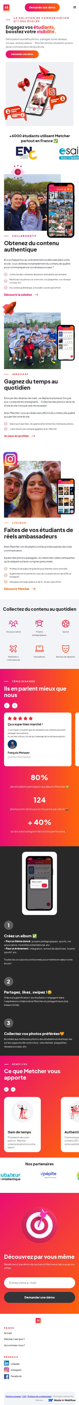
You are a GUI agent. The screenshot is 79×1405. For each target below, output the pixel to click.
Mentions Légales (13, 1396)
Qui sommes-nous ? (14, 1345)
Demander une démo (42, 7)
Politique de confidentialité (39, 1396)
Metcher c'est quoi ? (14, 1339)
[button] (73, 7)
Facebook (16, 1376)
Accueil (8, 1333)
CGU (24, 1396)
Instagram (16, 1370)
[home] (8, 7)
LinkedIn (15, 1364)
